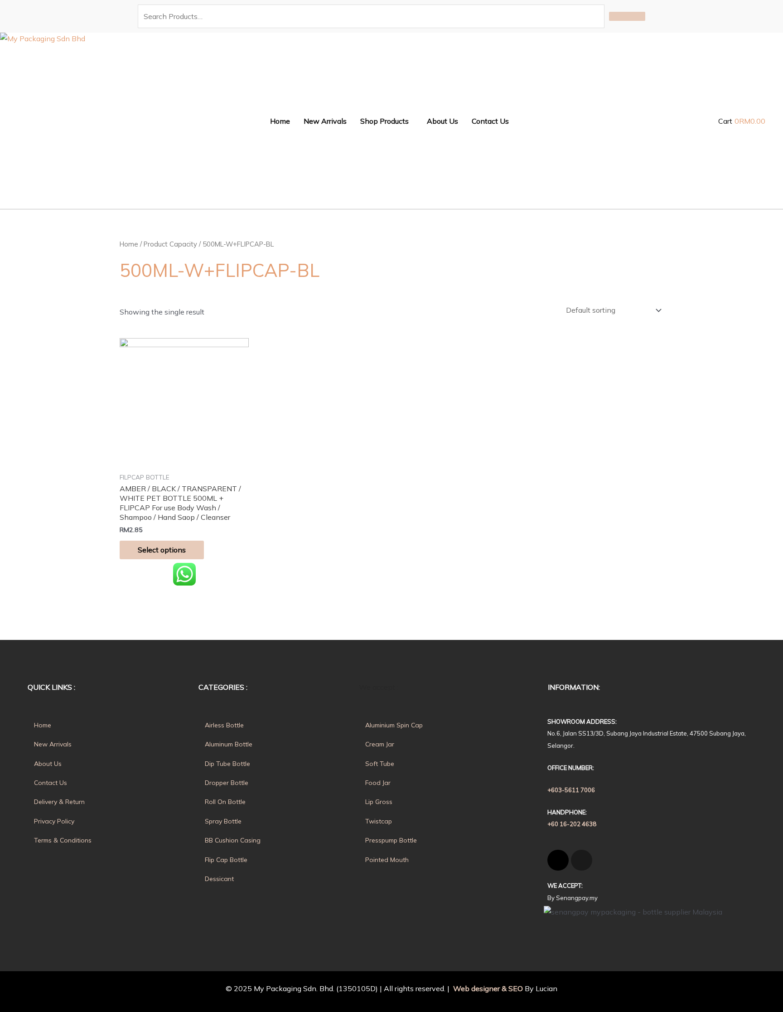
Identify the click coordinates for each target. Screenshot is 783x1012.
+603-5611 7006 (571, 790)
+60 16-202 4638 (571, 824)
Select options (162, 549)
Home (129, 244)
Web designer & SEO (487, 988)
